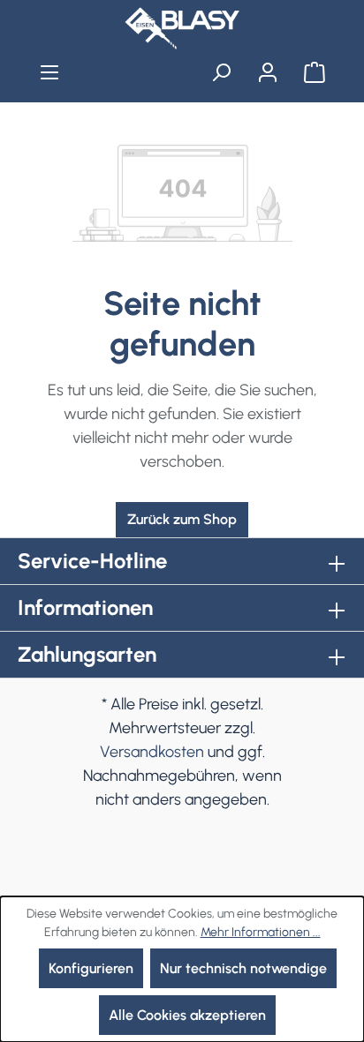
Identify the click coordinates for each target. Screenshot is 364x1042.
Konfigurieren (91, 968)
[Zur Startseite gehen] (182, 28)
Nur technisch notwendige (243, 968)
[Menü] (50, 72)
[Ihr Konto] (267, 72)
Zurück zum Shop (182, 519)
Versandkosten (152, 751)
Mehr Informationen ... (261, 932)
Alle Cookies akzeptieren (187, 1015)
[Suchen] (221, 72)
